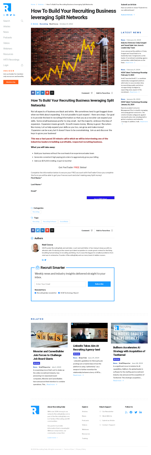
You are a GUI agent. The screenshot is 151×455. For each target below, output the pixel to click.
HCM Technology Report (69, 293)
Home (33, 4)
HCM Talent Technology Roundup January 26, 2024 (134, 103)
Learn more (52, 438)
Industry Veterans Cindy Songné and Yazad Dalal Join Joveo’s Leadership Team (133, 45)
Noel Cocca (53, 24)
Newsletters (40, 290)
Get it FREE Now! (100, 198)
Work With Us (107, 416)
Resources (8, 54)
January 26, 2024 (133, 99)
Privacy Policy (81, 449)
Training (85, 438)
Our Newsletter (107, 411)
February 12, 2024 (134, 40)
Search (6, 21)
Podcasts (7, 37)
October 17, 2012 (66, 24)
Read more (129, 62)
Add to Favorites (103, 93)
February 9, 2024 (133, 70)
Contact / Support (108, 425)
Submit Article (127, 15)
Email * (34, 191)
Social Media (64, 221)
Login (5, 65)
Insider (8, 71)
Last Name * (36, 184)
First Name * (36, 178)
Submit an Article (128, 5)
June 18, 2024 (137, 363)
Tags (36, 218)
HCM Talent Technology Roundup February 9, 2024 (134, 74)
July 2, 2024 (56, 367)
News (6, 32)
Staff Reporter (44, 367)
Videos (6, 43)
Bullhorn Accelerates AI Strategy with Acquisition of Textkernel (129, 351)
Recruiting (44, 24)
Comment (86, 93)
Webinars (7, 48)
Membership (10, 82)
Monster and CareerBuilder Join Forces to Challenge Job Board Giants (48, 355)
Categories (38, 208)
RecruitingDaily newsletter (47, 293)
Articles (6, 26)
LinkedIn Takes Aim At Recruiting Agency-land (86, 347)
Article (35, 24)
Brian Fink (83, 358)
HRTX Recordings (11, 59)
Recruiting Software (49, 221)
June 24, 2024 (93, 358)
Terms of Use (69, 449)
